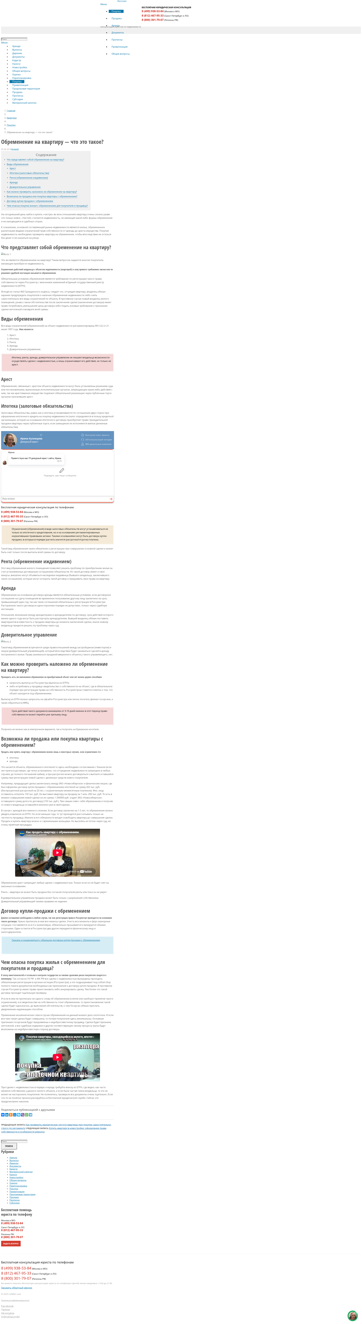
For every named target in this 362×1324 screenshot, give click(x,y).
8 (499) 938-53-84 (153, 11)
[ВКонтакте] (3, 1114)
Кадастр (13, 1168)
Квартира (12, 117)
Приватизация (16, 1191)
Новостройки (16, 1177)
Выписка (14, 1160)
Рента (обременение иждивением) (29, 177)
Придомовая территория (22, 1194)
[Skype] (18, 1114)
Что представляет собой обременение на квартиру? (35, 159)
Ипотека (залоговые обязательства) (29, 173)
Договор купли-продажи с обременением (30, 201)
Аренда (14, 182)
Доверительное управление (25, 187)
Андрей (15, 149)
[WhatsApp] (26, 1114)
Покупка (11, 125)
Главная (11, 110)
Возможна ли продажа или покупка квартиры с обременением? (42, 196)
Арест (13, 168)
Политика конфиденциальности (15, 1300)
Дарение (13, 1163)
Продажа (14, 1197)
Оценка (13, 1183)
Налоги (13, 1174)
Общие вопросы (17, 1180)
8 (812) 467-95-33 (153, 15)
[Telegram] (30, 1114)
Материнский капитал (21, 1171)
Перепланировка (18, 1185)
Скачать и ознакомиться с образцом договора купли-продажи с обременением (56, 940)
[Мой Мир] (14, 1114)
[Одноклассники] (10, 1114)
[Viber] (22, 1114)
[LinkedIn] (6, 1114)
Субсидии (14, 1202)
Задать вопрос (11, 1243)
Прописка (14, 1200)
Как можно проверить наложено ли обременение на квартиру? (42, 191)
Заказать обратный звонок (16, 1287)
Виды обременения (17, 164)
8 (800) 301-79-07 (153, 20)
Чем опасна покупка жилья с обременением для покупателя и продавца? (47, 205)
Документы (15, 1166)
